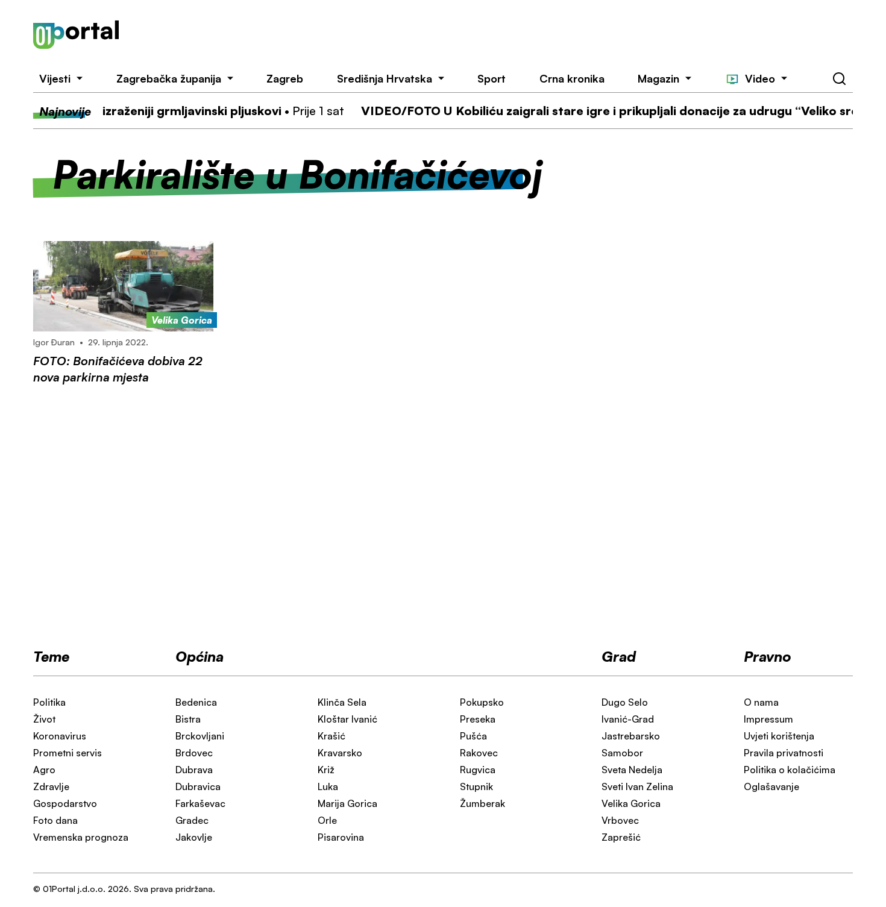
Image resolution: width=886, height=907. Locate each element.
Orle (327, 820)
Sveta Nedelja (632, 770)
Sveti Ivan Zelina (637, 786)
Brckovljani (199, 736)
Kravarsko (340, 753)
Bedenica (196, 702)
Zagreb (284, 78)
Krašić (331, 736)
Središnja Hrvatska (384, 78)
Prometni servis (67, 753)
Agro (44, 770)
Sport (491, 78)
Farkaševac (200, 803)
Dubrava (194, 770)
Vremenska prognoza (80, 837)
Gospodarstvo (65, 803)
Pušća (473, 736)
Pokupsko (482, 702)
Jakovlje (193, 837)
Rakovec (479, 753)
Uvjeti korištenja (779, 736)
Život (44, 719)
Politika (49, 702)
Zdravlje (51, 786)
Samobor (622, 753)
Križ (326, 770)
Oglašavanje (771, 786)
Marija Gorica (347, 803)
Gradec (192, 820)
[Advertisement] (502, 35)
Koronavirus (59, 736)
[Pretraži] (839, 79)
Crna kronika (572, 78)
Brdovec (194, 753)
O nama (761, 702)
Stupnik (476, 786)
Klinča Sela (342, 702)
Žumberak (482, 803)
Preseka (477, 719)
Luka (328, 786)
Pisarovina (341, 837)
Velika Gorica (631, 803)
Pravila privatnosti (783, 753)
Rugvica (477, 770)
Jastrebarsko (631, 736)
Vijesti (55, 78)
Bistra (188, 719)
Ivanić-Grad (628, 719)
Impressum (768, 719)
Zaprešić (621, 837)
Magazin (658, 78)
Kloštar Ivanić (347, 719)
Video (760, 78)
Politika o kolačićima (789, 770)
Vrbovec (620, 820)
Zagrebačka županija (168, 78)
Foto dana (55, 820)
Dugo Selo (625, 702)
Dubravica (198, 786)
